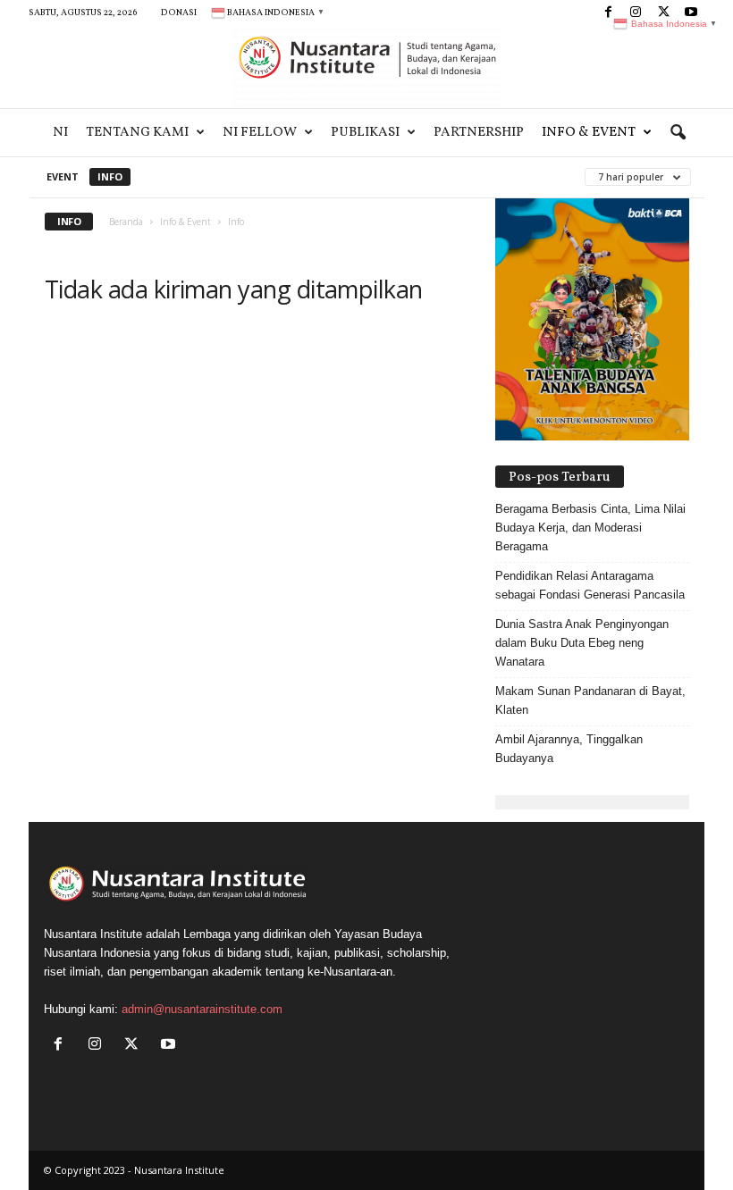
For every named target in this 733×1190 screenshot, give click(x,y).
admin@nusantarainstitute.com (202, 1009)
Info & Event (589, 132)
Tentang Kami (137, 132)
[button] (677, 133)
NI (60, 132)
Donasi (179, 12)
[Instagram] (98, 1045)
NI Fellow (260, 132)
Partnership (479, 132)
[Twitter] (135, 1045)
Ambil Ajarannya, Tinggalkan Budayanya (569, 749)
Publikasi (365, 132)
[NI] (366, 67)
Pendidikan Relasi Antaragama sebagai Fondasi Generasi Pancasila (590, 585)
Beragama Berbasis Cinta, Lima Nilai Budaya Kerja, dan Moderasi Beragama (590, 527)
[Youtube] (170, 1045)
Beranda (126, 221)
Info (109, 176)
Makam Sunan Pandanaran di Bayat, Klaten (590, 700)
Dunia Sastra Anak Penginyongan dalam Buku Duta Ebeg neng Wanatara (582, 642)
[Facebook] (608, 13)
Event (62, 176)
